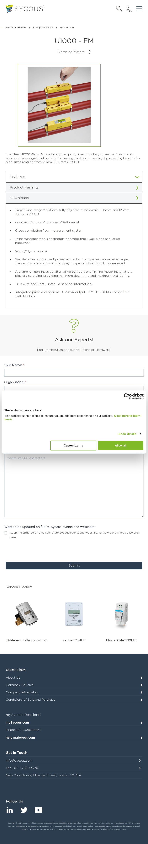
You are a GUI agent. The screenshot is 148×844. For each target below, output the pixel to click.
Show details (127, 434)
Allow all (120, 445)
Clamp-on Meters (43, 27)
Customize (71, 445)
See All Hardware (16, 27)
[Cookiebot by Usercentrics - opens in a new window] (127, 396)
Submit (74, 565)
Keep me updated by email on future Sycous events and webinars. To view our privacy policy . (74, 535)
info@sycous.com (19, 760)
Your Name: (14, 365)
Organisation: (15, 382)
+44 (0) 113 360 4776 (22, 768)
